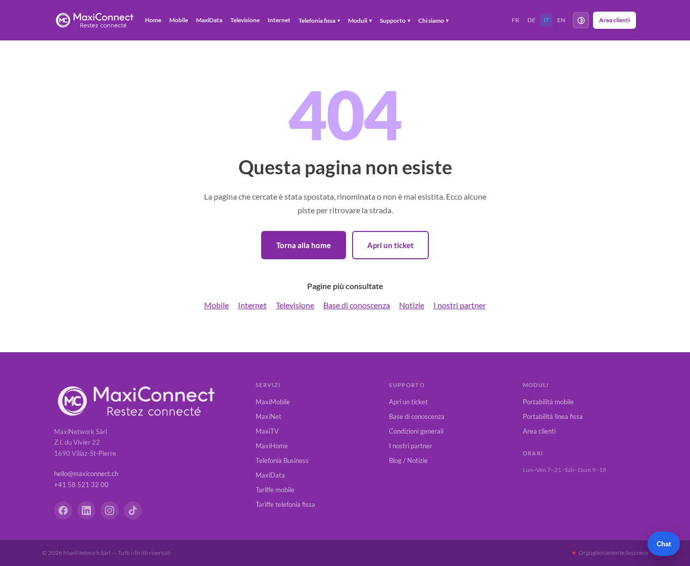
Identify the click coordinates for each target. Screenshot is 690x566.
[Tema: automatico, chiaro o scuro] (581, 20)
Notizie (411, 305)
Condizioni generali (416, 431)
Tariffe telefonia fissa (285, 504)
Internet (279, 20)
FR (515, 20)
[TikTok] (133, 510)
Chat (664, 544)
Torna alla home (303, 245)
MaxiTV (267, 431)
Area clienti (614, 20)
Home (153, 20)
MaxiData (209, 20)
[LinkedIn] (86, 510)
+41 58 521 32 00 (81, 485)
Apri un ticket (390, 245)
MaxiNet (268, 416)
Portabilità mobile (548, 402)
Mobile (178, 20)
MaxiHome (272, 446)
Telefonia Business (282, 460)
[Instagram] (110, 510)
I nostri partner (459, 305)
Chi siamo (433, 20)
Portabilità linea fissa (553, 416)
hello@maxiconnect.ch (86, 473)
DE (531, 20)
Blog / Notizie (408, 460)
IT (546, 20)
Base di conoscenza (356, 305)
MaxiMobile (273, 402)
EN (561, 20)
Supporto (395, 20)
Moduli (360, 20)
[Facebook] (63, 510)
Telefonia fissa (319, 20)
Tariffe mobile (275, 490)
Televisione (245, 20)
